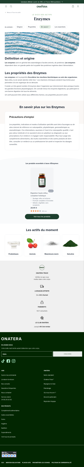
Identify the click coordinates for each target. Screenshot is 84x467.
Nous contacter (6, 392)
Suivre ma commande (8, 375)
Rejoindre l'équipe (50, 401)
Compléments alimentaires (10, 410)
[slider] (42, 187)
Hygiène (4, 424)
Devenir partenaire (50, 397)
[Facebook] (8, 361)
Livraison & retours (7, 379)
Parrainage (47, 388)
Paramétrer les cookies (41, 462)
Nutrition (4, 428)
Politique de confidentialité (61, 462)
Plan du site (26, 462)
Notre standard (49, 375)
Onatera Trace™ (49, 379)
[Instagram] (13, 361)
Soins (3, 419)
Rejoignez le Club (49, 384)
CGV (2, 462)
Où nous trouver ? (50, 392)
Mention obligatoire (13, 462)
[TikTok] (3, 361)
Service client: (6, 398)
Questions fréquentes (8, 388)
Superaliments (6, 432)
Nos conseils (5, 384)
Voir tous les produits (8, 437)
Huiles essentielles (7, 415)
